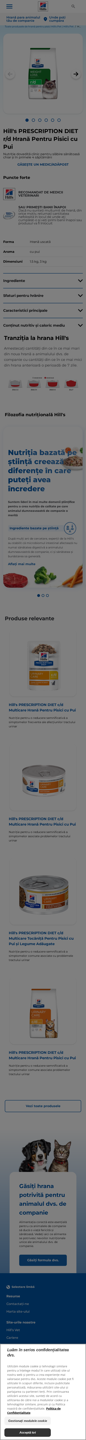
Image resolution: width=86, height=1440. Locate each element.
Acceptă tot (27, 1432)
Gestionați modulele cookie (27, 1420)
